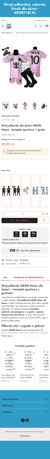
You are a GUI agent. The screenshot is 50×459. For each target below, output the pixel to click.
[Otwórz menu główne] (2, 26)
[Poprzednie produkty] (6, 357)
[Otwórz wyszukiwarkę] (35, 26)
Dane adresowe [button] (10, 399)
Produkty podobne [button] (25, 346)
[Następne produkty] (44, 357)
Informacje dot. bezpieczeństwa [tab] (29, 277)
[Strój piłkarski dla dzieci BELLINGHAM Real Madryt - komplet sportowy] (6, 191)
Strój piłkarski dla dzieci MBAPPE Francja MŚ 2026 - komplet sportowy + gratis (27, 376)
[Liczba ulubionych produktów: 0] (40, 26)
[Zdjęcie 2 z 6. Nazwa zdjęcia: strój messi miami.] (15, 106)
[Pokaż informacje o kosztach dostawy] (28, 263)
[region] (25, 191)
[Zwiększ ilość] (42, 214)
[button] (44, 67)
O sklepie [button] (7, 412)
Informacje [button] (7, 405)
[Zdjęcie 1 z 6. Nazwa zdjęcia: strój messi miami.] (5, 106)
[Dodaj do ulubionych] (44, 220)
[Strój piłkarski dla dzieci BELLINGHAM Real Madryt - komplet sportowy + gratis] (16, 191)
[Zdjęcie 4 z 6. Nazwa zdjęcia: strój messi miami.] (34, 106)
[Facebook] (23, 420)
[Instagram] (27, 420)
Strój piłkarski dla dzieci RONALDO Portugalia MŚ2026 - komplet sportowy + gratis (9, 376)
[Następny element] (45, 191)
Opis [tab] (5, 277)
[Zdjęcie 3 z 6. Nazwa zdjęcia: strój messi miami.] (25, 106)
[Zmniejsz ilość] (3, 214)
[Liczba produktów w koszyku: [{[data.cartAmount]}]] (45, 26)
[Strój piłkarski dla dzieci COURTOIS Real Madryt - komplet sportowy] (35, 191)
